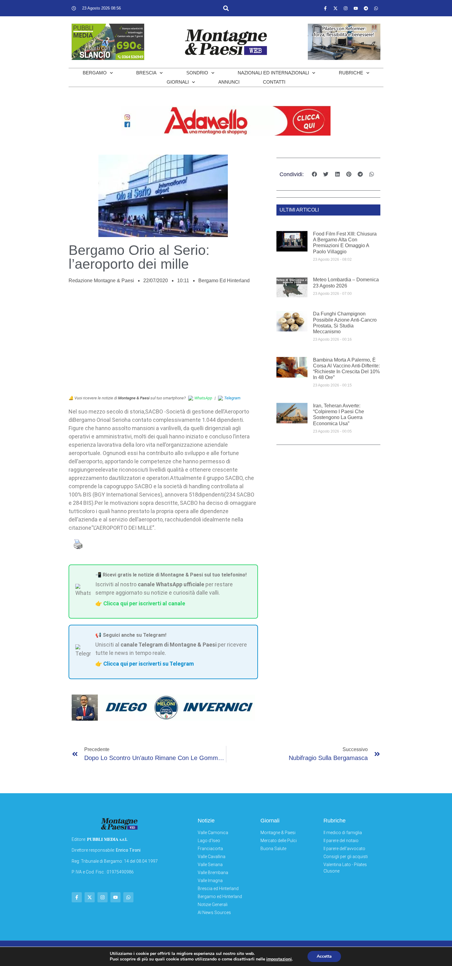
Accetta (324, 956)
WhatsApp (203, 398)
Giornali (178, 82)
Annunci (229, 82)
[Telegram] (366, 8)
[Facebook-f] (325, 8)
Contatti (274, 82)
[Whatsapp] (376, 8)
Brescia (146, 72)
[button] (226, 8)
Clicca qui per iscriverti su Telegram (148, 663)
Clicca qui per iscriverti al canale (144, 603)
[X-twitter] (335, 8)
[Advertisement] (163, 343)
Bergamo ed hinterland (224, 280)
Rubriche (351, 72)
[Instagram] (345, 8)
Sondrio (197, 72)
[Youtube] (355, 8)
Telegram (232, 398)
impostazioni (279, 959)
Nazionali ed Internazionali (273, 72)
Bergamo (95, 72)
